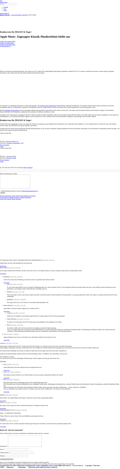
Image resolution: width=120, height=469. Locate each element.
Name (2, 449)
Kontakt (6, 7)
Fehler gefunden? (28, 167)
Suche (5, 10)
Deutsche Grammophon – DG (15, 143)
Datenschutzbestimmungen (29, 191)
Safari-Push (31, 467)
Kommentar (4, 446)
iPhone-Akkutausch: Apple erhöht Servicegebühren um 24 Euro (17, 196)
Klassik (9, 199)
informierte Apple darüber (12, 110)
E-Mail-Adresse (5, 452)
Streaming (18, 199)
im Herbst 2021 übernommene (48, 105)
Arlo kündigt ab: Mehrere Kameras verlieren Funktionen (15, 197)
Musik (13, 199)
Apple (1, 199)
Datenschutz (22, 467)
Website (2, 456)
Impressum (10, 467)
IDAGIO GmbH (11, 158)
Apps (5, 199)
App (5, 9)
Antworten (3, 266)
